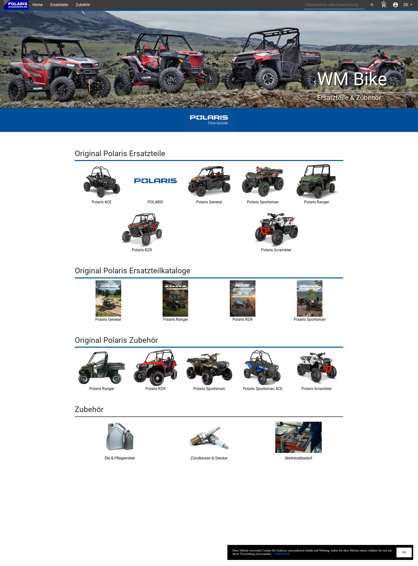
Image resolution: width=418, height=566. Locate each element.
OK (404, 552)
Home (37, 4)
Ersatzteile (59, 4)
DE (406, 4)
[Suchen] (371, 4)
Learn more (282, 554)
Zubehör (83, 4)
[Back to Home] (16, 5)
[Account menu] (395, 4)
